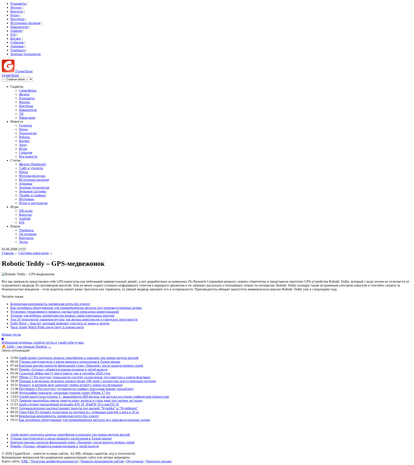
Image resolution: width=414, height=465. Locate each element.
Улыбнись (17, 50)
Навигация (27, 117)
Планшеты (18, 3)
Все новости (28, 156)
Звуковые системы (32, 191)
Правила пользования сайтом (102, 461)
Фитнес (16, 7)
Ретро (14, 15)
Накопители (19, 27)
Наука (23, 129)
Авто (23, 145)
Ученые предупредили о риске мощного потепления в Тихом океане (69, 361)
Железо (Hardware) (32, 164)
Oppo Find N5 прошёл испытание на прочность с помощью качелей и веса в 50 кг (79, 412)
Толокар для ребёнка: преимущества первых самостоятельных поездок (62, 315)
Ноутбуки (17, 19)
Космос (15, 38)
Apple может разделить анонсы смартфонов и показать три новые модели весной (78, 358)
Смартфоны (27, 90)
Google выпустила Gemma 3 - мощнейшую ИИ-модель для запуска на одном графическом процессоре (94, 396)
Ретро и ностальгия (33, 203)
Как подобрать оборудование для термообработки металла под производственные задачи (76, 308)
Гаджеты (25, 125)
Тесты (23, 242)
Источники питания (25, 23)
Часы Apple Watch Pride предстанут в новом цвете (47, 327)
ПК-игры (26, 211)
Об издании (27, 234)
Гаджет (24, 71)
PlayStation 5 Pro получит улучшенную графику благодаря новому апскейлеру (76, 389)
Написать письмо (159, 461)
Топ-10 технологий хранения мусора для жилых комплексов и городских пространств (74, 319)
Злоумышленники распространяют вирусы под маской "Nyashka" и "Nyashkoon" (78, 408)
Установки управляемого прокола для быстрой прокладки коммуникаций (64, 311)
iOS (13, 34)
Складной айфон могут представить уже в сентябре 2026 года (64, 373)
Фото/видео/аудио (32, 176)
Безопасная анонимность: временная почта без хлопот (50, 304)
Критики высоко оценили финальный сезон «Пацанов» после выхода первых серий (81, 365)
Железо (24, 94)
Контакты (26, 238)
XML (24, 461)
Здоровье (17, 46)
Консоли (16, 11)
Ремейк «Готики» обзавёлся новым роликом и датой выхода (63, 369)
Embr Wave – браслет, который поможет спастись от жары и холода (59, 323)
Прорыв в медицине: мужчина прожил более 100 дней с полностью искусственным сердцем (87, 381)
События (17, 42)
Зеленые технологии (25, 54)
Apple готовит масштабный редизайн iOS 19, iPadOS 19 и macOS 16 (69, 404)
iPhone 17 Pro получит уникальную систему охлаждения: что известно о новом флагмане (84, 377)
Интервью (26, 199)
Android (16, 31)
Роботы (24, 137)
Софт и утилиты (31, 168)
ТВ (21, 114)
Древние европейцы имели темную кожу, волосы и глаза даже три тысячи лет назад (81, 400)
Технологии (28, 133)
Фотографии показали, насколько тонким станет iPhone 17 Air (64, 393)
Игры (23, 148)
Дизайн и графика (32, 195)
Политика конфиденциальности (54, 461)
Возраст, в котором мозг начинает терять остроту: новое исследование (70, 385)
